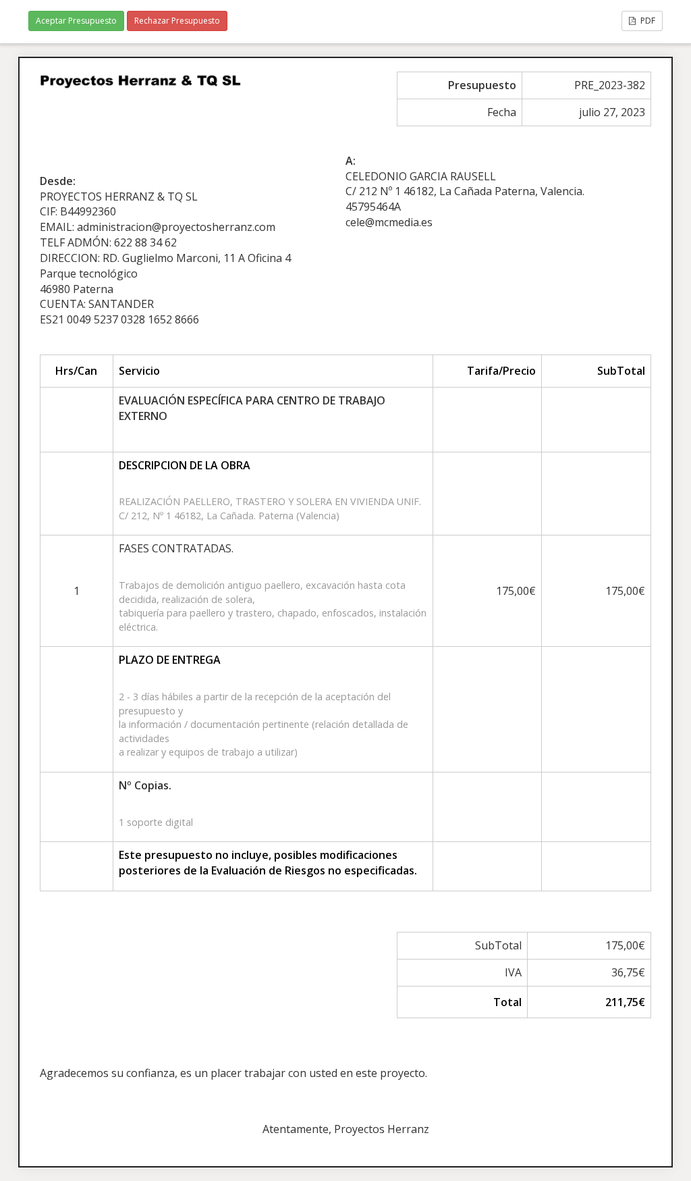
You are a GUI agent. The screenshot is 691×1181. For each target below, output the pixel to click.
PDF (646, 20)
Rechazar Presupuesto (177, 20)
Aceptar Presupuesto (76, 20)
